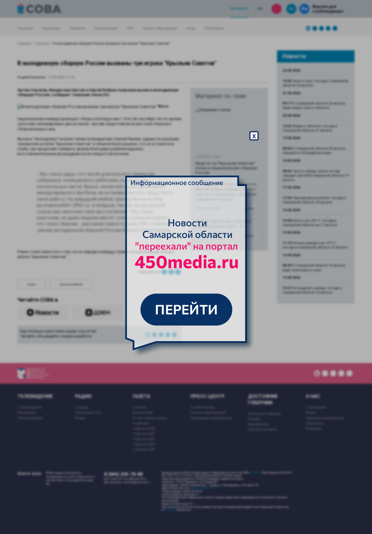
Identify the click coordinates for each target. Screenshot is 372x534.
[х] (186, 267)
